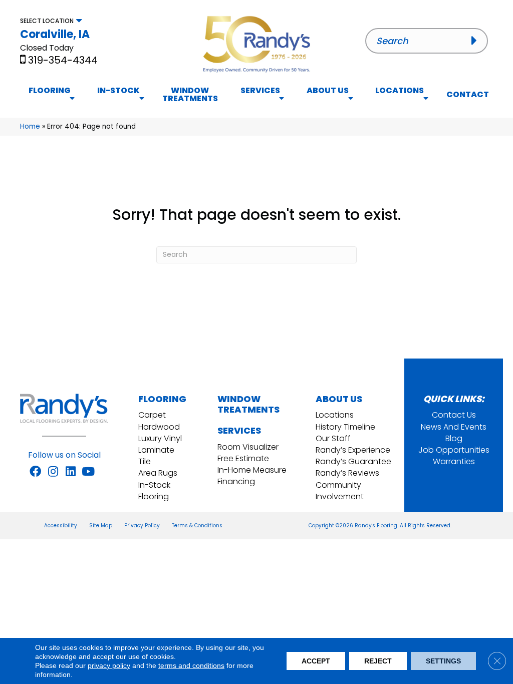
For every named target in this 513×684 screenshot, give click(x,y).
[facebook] (35, 472)
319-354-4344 (63, 60)
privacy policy (109, 665)
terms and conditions (191, 665)
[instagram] (53, 472)
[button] (477, 40)
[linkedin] (71, 472)
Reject (378, 661)
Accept (316, 661)
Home (30, 126)
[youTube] (88, 472)
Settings (443, 661)
